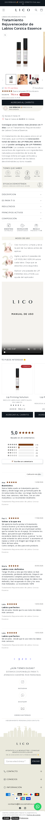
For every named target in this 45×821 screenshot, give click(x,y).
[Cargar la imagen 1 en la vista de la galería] (11, 79)
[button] (3, 10)
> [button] (30, 659)
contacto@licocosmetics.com (22, 804)
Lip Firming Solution (17, 397)
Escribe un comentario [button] (23, 461)
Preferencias (24, 818)
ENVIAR (36, 761)
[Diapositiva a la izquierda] (2, 80)
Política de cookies (33, 815)
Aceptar (6, 818)
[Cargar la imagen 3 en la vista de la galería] (34, 79)
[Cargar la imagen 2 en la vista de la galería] (22, 79)
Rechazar (15, 818)
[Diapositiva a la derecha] (42, 80)
